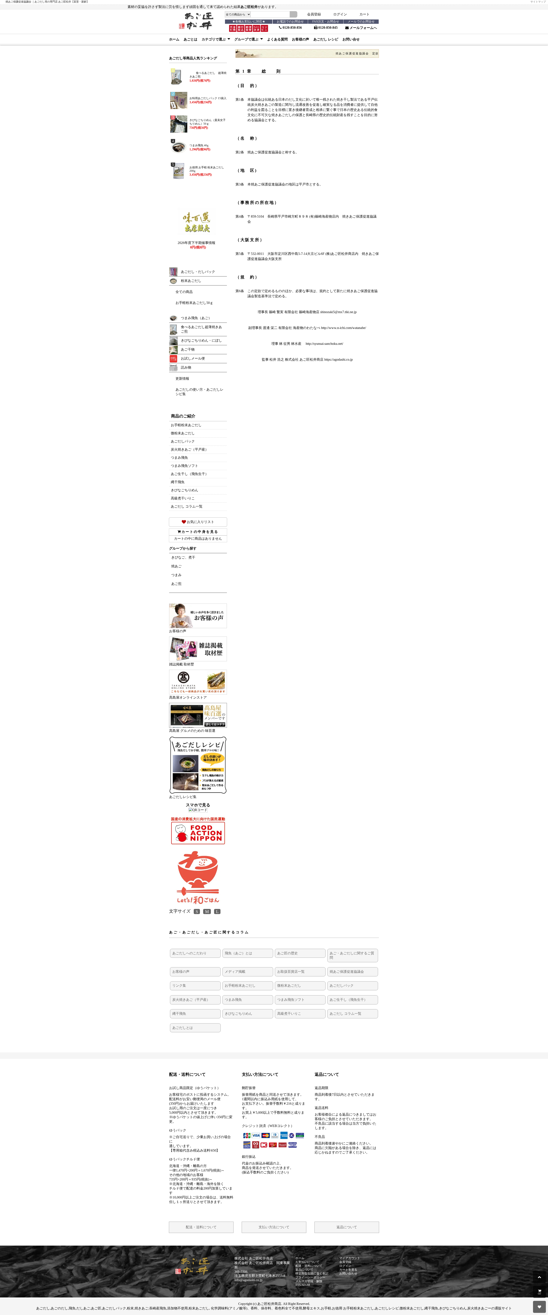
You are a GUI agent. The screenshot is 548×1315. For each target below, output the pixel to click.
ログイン (340, 14)
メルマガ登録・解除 (308, 1281)
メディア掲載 (235, 971)
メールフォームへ (363, 28)
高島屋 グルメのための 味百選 (192, 730)
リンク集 (179, 985)
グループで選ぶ (246, 39)
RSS (298, 1285)
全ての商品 (184, 292)
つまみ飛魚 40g (198, 145)
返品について (347, 1227)
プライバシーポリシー (310, 1277)
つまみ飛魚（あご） (196, 318)
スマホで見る (198, 805)
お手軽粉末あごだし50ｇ (194, 303)
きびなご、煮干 (183, 557)
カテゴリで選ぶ (214, 39)
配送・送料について (201, 1227)
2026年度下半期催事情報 (196, 243)
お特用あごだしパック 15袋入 (207, 98)
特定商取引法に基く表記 (311, 1273)
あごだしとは (182, 1028)
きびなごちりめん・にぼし (201, 340)
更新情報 (182, 378)
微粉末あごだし (183, 433)
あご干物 (188, 349)
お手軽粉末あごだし (186, 425)
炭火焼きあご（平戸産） (189, 449)
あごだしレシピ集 (183, 797)
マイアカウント (349, 1258)
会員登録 (314, 14)
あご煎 (176, 584)
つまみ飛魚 (179, 457)
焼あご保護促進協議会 (347, 971)
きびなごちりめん (184, 490)
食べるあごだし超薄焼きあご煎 (201, 329)
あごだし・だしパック (198, 271)
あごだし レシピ (325, 39)
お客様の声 (300, 39)
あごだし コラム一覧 (187, 506)
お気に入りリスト (200, 522)
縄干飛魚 (178, 482)
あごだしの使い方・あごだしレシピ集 (199, 392)
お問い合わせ (348, 1273)
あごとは (190, 39)
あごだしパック (183, 441)
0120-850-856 (292, 27)
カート (364, 14)
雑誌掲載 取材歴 (181, 664)
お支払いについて (307, 1262)
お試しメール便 (193, 358)
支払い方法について (274, 1227)
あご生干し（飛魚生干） (189, 474)
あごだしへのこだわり (189, 953)
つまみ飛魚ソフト (184, 466)
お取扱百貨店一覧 (291, 971)
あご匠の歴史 (287, 953)
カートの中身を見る (200, 531)
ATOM (306, 1285)
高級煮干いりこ (183, 498)
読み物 (186, 367)
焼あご (176, 566)
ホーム (174, 39)
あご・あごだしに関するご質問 (352, 955)
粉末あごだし (191, 280)
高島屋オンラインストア (188, 697)
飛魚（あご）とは (238, 953)
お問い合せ (351, 39)
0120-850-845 (327, 27)
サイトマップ (538, 1)
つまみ (176, 575)
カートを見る (348, 1269)
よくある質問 (277, 39)
